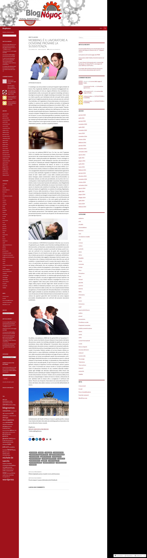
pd (15, 465)
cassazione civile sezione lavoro (39, 454)
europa (80, 267)
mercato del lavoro (6, 455)
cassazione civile (58, 452)
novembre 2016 (83, 136)
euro (12, 424)
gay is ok (14, 430)
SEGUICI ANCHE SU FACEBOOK (39, 429)
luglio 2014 (81, 191)
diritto (31, 37)
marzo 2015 (82, 167)
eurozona (9, 426)
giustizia (81, 282)
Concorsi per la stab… (89, 86)
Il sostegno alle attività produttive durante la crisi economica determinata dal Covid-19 (90, 69)
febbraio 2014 (82, 206)
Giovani (81, 279)
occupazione (6, 465)
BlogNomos (7, 28)
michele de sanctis (35, 460)
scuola (80, 343)
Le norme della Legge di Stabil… (11, 81)
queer (11, 470)
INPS (80, 298)
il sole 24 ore (6, 440)
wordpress (33, 464)
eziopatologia (57, 456)
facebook (5, 428)
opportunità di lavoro (84, 310)
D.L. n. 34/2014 (10, 415)
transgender (5, 476)
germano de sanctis (11, 432)
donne (80, 261)
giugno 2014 (82, 194)
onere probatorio (54, 460)
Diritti (80, 252)
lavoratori (61, 458)
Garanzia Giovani (6, 430)
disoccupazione (8, 420)
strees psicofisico (61, 462)
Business (81, 230)
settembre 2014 (83, 185)
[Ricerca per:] (92, 37)
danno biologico (46, 456)
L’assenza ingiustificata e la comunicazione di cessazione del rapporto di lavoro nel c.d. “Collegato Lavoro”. (92, 50)
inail (8, 442)
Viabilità (81, 374)
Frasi (80, 276)
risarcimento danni (49, 462)
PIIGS (4, 467)
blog (14, 404)
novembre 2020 (83, 124)
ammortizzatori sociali (7, 401)
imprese (4, 442)
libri (3, 452)
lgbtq (14, 450)
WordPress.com (83, 398)
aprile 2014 (81, 200)
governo (81, 285)
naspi (4, 463)
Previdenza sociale (83, 322)
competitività (7, 413)
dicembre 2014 (83, 176)
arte (80, 221)
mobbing (44, 460)
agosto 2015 (82, 154)
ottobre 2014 (82, 182)
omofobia (11, 465)
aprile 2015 (81, 164)
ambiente (81, 218)
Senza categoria (83, 346)
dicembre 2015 (83, 148)
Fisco (80, 270)
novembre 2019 (83, 130)
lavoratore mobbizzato (49, 458)
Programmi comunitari (84, 325)
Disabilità (81, 258)
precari (80, 316)
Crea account (82, 386)
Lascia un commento (54, 49)
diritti (15, 415)
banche (9, 404)
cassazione (48, 452)
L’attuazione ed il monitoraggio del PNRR (89, 54)
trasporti (81, 368)
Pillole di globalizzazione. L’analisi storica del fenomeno (44, 473)
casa (80, 233)
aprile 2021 (81, 118)
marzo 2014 (82, 203)
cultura (80, 246)
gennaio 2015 (82, 173)
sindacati (81, 353)
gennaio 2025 (82, 115)
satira (80, 337)
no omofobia (8, 463)
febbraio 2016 (82, 142)
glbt (8, 434)
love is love (7, 452)
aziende (5, 404)
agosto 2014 (82, 188)
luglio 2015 (81, 157)
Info (101, 28)
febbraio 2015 (82, 170)
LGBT (80, 307)
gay (11, 430)
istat (12, 442)
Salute (80, 331)
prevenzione (82, 319)
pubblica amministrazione (85, 328)
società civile (82, 356)
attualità (81, 224)
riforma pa (9, 473)
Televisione (82, 362)
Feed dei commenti (84, 395)
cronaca (81, 242)
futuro (8, 428)
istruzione (5, 444)
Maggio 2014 (82, 197)
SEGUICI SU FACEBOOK (8, 387)
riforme (13, 473)
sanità (80, 334)
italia (9, 444)
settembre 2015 (83, 151)
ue (9, 476)
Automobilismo (83, 227)
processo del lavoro (35, 462)
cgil (3, 413)
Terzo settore (82, 365)
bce (12, 404)
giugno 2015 (82, 161)
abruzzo (5, 399)
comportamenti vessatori (57, 454)
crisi (80, 239)
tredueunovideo (88, 96)
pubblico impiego (6, 470)
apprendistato (6, 402)
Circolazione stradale (84, 236)
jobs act (6, 447)
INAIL (80, 291)
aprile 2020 (81, 127)
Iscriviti (5, 378)
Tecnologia (81, 359)
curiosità (81, 249)
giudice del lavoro (35, 458)
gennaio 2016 (82, 145)
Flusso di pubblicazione (85, 392)
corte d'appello (34, 456)
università (81, 371)
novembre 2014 (83, 179)
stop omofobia (10, 475)
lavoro (35, 37)
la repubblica (12, 447)
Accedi (80, 389)
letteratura (81, 304)
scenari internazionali (84, 340)
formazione (81, 273)
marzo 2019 (82, 133)
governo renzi (7, 438)
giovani (5, 434)
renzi (4, 473)
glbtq (10, 434)
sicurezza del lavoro (84, 350)
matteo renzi (6, 453)
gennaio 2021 (82, 121)
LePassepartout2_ (88, 91)
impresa (81, 288)
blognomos (43, 49)
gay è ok (5, 432)
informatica (82, 294)
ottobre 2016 (82, 139)
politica (80, 313)
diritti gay (5, 417)
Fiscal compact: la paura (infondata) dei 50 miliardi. (43, 479)
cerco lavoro (13, 411)
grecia (13, 438)
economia (81, 264)
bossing (41, 452)
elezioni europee (6, 424)
